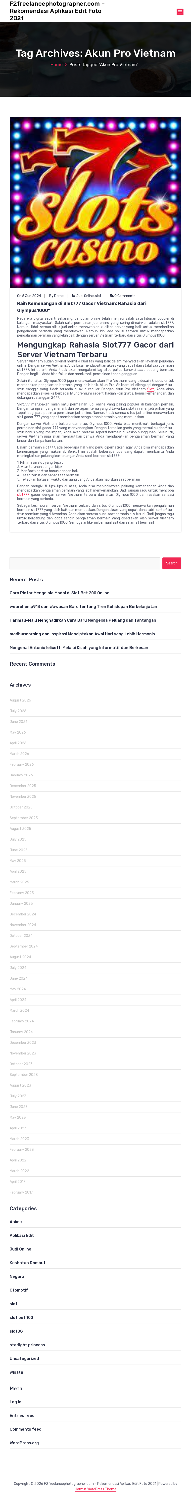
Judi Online (85, 296)
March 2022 (19, 1171)
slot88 (16, 1331)
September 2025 (24, 818)
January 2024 (21, 1032)
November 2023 (23, 1053)
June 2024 (19, 978)
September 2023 (24, 1075)
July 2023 (18, 1096)
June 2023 (19, 1107)
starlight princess (27, 1345)
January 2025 (21, 903)
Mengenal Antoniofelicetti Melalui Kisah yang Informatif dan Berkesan (79, 647)
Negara (17, 1276)
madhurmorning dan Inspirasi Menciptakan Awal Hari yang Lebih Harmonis (82, 634)
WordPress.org (24, 1443)
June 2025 (19, 850)
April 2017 (17, 1182)
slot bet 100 (21, 1317)
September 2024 (24, 946)
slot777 (23, 495)
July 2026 (18, 711)
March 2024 (19, 1010)
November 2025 (23, 797)
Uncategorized (24, 1358)
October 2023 (21, 1064)
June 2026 (19, 722)
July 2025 (18, 839)
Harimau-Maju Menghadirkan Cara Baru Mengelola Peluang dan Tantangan (83, 620)
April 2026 (18, 743)
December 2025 (23, 786)
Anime (16, 1221)
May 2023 (18, 1117)
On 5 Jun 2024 (29, 296)
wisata (16, 1372)
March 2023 (19, 1139)
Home (56, 64)
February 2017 (21, 1192)
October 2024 (21, 936)
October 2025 (21, 807)
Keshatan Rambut (28, 1262)
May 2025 (18, 861)
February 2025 (22, 893)
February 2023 (22, 1150)
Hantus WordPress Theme (95, 1489)
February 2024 (22, 1021)
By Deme (56, 296)
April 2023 (18, 1128)
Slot (150, 389)
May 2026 (18, 732)
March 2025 (19, 882)
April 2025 (18, 871)
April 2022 (18, 1160)
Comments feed (26, 1429)
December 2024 (23, 914)
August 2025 (20, 829)
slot (98, 296)
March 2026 (19, 754)
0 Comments (125, 296)
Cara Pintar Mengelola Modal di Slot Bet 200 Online (59, 593)
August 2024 (20, 957)
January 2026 (21, 775)
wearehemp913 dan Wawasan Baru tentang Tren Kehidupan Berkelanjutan (83, 606)
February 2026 (22, 764)
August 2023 (20, 1085)
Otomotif (19, 1290)
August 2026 (20, 700)
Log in (15, 1402)
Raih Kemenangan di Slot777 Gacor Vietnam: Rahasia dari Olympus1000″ (81, 307)
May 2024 (18, 989)
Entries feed (22, 1415)
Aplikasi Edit (22, 1235)
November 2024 (23, 925)
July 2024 (18, 968)
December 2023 (23, 1043)
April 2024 (18, 1000)
